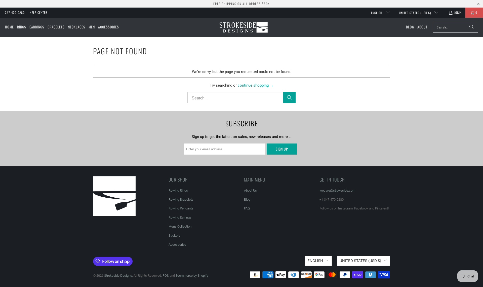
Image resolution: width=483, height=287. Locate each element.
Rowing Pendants (181, 208)
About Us (250, 190)
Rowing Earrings (180, 217)
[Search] (471, 27)
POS (166, 275)
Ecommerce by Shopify (192, 275)
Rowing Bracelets (181, 199)
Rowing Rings (178, 190)
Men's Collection (180, 226)
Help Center (38, 12)
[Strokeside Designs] (243, 27)
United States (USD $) (415, 13)
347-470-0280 (15, 12)
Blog (247, 199)
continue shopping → (255, 85)
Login (458, 12)
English (377, 13)
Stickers (174, 235)
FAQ (247, 208)
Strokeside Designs (118, 275)
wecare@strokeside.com (337, 190)
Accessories (177, 244)
